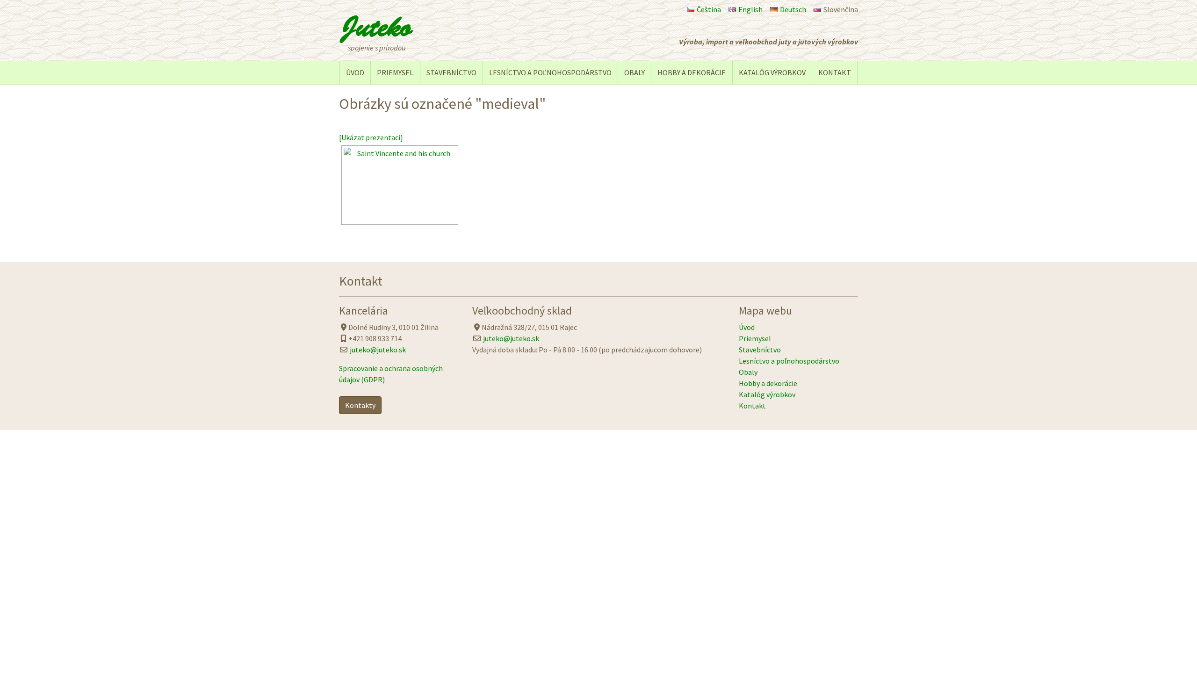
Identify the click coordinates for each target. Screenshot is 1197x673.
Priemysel (395, 72)
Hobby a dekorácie (691, 72)
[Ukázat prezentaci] (371, 137)
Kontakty (360, 405)
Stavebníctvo (451, 72)
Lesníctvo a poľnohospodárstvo (550, 72)
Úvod (355, 72)
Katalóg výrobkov (772, 72)
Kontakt (834, 72)
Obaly (634, 72)
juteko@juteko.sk (378, 349)
